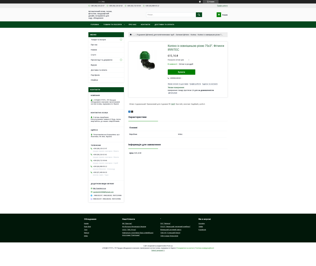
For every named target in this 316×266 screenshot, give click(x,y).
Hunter (86, 223)
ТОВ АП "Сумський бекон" (170, 233)
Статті (93, 55)
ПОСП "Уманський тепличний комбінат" (175, 226)
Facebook (202, 230)
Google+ (201, 223)
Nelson (86, 233)
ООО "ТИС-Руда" (129, 230)
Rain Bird (87, 226)
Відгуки (94, 65)
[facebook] (129, 112)
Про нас (132, 24)
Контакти (145, 24)
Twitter (200, 226)
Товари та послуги (112, 24)
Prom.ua (170, 246)
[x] (132, 112)
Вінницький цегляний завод (170, 230)
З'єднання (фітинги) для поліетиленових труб (155, 35)
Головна (95, 24)
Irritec (86, 236)
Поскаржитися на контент (185, 248)
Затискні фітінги (182, 35)
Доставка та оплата (164, 24)
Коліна (193, 35)
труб (173, 104)
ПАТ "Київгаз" (165, 223)
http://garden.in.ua (99, 188)
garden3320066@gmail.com (103, 192)
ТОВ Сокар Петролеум (169, 236)
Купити (181, 72)
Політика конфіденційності (204, 248)
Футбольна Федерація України (134, 226)
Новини (94, 50)
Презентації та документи (101, 60)
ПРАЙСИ (94, 80)
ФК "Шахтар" (127, 223)
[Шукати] (199, 14)
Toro (85, 230)
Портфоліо (95, 75)
